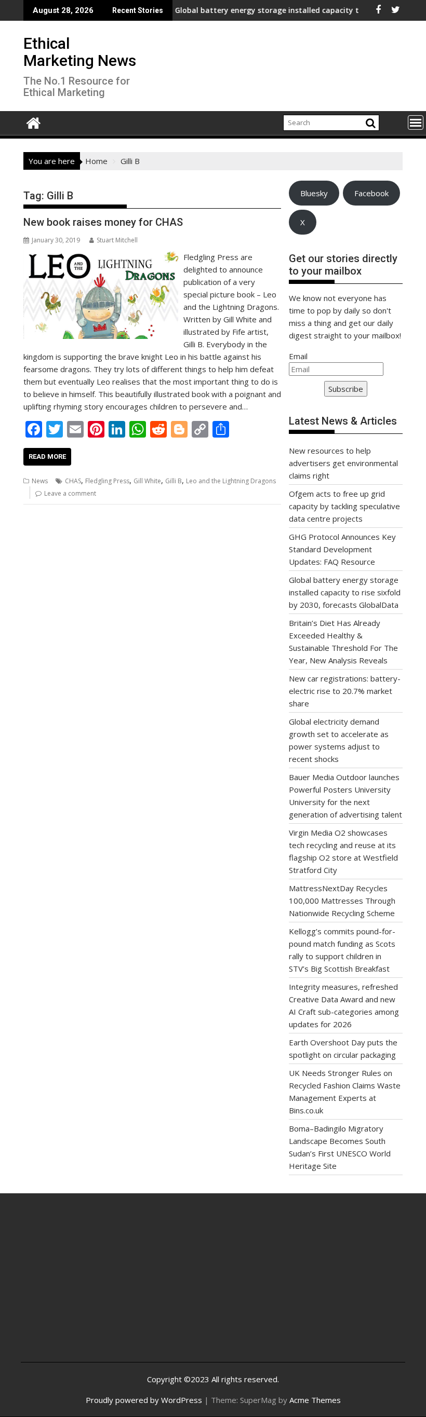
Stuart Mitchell (117, 240)
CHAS (73, 480)
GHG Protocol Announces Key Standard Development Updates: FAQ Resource (342, 549)
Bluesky (314, 193)
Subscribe (345, 389)
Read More (47, 456)
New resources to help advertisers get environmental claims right (343, 463)
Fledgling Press (107, 480)
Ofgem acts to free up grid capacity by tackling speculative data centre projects (344, 506)
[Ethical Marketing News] (33, 121)
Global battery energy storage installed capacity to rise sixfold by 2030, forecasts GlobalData (345, 592)
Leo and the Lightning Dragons (231, 480)
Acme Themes (315, 1400)
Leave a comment (70, 493)
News (40, 480)
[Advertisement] (92, 1286)
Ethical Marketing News (79, 52)
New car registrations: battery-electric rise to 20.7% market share (345, 691)
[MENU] (415, 122)
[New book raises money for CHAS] (100, 257)
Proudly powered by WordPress (144, 1400)
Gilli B (173, 480)
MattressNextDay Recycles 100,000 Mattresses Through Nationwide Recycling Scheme (342, 900)
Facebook (371, 193)
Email (298, 356)
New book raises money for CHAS (103, 222)
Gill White (147, 480)
